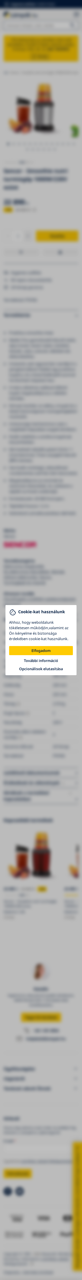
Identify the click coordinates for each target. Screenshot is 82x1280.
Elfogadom (41, 650)
